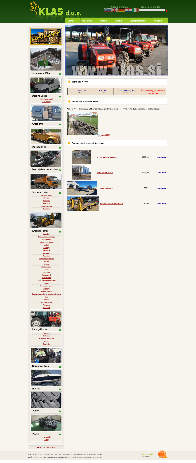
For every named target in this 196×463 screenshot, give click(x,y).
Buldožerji (46, 234)
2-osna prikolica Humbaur (107, 157)
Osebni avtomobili (46, 99)
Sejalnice (46, 250)
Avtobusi (46, 201)
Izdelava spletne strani (37, 457)
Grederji (46, 248)
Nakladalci (46, 253)
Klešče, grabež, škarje (46, 237)
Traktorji (46, 333)
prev (155, 70)
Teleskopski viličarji (46, 258)
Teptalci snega (46, 291)
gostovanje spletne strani (58, 457)
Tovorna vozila (46, 195)
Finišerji (46, 288)
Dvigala (46, 264)
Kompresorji (46, 275)
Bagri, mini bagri (46, 242)
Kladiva (46, 269)
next (163, 70)
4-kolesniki (46, 102)
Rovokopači (46, 239)
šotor (46, 440)
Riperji (46, 299)
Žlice (46, 297)
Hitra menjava (46, 302)
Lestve (46, 283)
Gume (46, 341)
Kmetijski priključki (46, 338)
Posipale (46, 344)
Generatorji (46, 278)
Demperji (46, 272)
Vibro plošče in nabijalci (46, 280)
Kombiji (46, 198)
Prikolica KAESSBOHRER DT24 (111, 204)
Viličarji (46, 261)
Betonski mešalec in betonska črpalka (46, 294)
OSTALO (46, 308)
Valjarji (46, 245)
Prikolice (46, 203)
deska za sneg (46, 206)
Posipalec (46, 209)
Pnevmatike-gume (46, 286)
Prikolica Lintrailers (105, 188)
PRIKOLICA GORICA (105, 173)
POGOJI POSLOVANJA (46, 447)
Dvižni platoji (46, 267)
